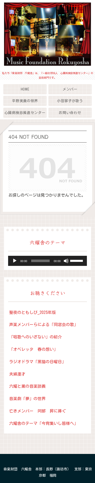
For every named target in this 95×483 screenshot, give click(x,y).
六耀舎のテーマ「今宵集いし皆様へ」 (43, 423)
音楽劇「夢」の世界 (27, 399)
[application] (47, 261)
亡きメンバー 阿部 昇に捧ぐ (37, 411)
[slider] (77, 260)
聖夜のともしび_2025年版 (32, 312)
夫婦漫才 (17, 374)
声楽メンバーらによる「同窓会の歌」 (43, 325)
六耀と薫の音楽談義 (27, 386)
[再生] (14, 260)
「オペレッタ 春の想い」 (33, 349)
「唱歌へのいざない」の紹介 (35, 337)
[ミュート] (66, 260)
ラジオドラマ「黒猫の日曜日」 (37, 362)
